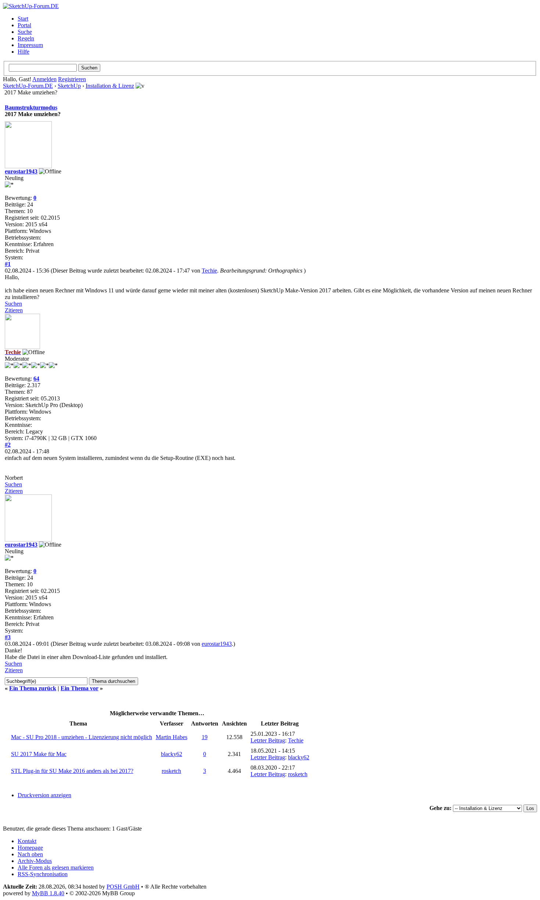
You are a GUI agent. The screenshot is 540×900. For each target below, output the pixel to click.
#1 (8, 264)
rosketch (171, 771)
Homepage (30, 848)
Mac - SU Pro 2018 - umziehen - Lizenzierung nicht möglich (81, 737)
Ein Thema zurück (32, 688)
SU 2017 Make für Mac (38, 754)
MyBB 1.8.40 (48, 893)
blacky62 (171, 754)
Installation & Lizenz (110, 86)
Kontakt (27, 841)
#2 (8, 445)
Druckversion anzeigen (44, 795)
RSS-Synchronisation (43, 874)
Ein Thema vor (79, 688)
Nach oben (30, 854)
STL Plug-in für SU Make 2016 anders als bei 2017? (72, 771)
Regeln (26, 38)
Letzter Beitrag (268, 740)
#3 (8, 637)
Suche (25, 32)
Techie (209, 270)
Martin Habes (171, 737)
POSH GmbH (123, 886)
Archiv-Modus (35, 861)
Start (23, 18)
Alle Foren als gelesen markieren (56, 867)
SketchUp (69, 86)
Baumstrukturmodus (31, 107)
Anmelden (44, 79)
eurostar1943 (21, 171)
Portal (24, 25)
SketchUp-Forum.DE (28, 86)
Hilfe (23, 51)
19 (205, 737)
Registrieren (72, 79)
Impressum (30, 45)
